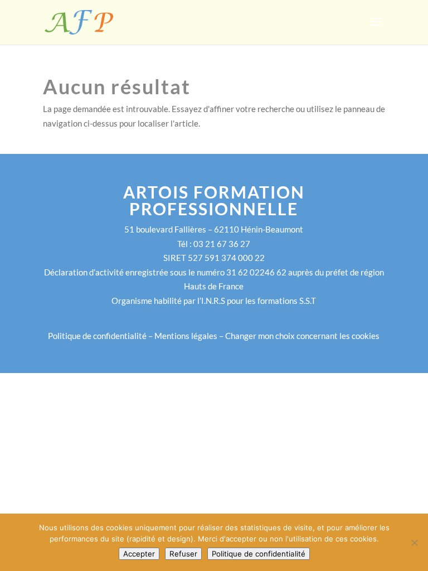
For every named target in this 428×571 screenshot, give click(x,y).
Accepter (139, 553)
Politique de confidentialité (258, 553)
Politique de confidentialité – (101, 336)
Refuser (183, 553)
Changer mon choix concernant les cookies (302, 336)
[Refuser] (414, 542)
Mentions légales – (189, 336)
